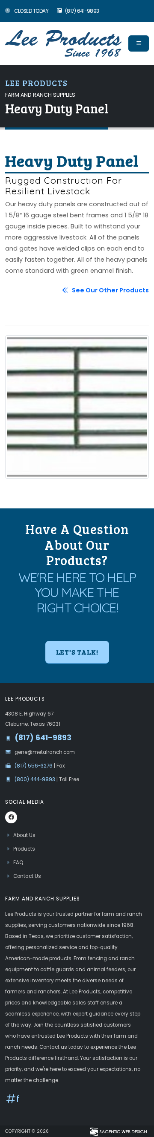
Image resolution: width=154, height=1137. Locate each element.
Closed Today (31, 11)
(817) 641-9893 (82, 11)
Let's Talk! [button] (77, 651)
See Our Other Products (110, 290)
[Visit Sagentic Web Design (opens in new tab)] (118, 1131)
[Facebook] (11, 817)
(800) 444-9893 (35, 779)
